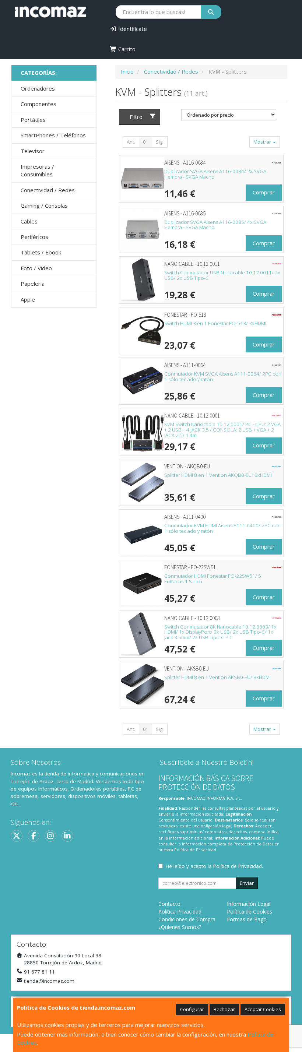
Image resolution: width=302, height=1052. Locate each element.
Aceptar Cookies (263, 1009)
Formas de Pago (247, 919)
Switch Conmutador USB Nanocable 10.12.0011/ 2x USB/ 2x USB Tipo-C (222, 275)
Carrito (126, 49)
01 (145, 141)
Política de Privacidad (195, 849)
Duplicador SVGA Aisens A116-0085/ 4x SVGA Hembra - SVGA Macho (215, 225)
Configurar (192, 1009)
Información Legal (248, 903)
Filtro (136, 116)
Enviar (247, 883)
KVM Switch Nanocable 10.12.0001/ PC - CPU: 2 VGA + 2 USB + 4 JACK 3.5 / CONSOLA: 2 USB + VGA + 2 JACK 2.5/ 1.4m (222, 429)
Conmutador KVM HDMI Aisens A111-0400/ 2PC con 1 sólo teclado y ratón (222, 528)
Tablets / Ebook (41, 252)
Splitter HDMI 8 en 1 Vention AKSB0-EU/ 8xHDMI (217, 677)
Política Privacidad (179, 911)
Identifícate (132, 28)
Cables (29, 221)
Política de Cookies (249, 911)
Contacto (169, 903)
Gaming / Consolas (44, 205)
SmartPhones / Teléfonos (53, 135)
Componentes (38, 104)
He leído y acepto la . (214, 866)
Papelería (33, 283)
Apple (28, 299)
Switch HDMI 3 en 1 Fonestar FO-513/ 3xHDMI (215, 323)
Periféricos (34, 236)
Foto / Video (36, 268)
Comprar (264, 192)
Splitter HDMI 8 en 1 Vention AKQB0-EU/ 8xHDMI (218, 475)
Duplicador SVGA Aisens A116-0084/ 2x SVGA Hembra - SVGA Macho (215, 174)
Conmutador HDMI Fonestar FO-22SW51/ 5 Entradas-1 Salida (212, 579)
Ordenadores (38, 88)
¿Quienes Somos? (179, 926)
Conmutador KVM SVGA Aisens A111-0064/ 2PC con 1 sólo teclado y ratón (222, 376)
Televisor (33, 151)
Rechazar (224, 1009)
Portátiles (33, 119)
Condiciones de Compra (186, 919)
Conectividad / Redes (48, 190)
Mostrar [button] (262, 141)
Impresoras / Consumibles (37, 170)
